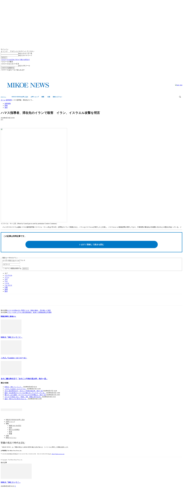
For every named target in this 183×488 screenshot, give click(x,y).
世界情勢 (9, 100)
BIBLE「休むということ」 (12, 337)
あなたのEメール (24, 65)
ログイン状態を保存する (13, 268)
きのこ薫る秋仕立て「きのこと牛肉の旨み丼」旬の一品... (24, 379)
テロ (6, 281)
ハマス (7, 283)
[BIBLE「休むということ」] (11, 333)
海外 (6, 107)
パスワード (6, 264)
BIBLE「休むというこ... (10, 482)
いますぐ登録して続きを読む (91, 244)
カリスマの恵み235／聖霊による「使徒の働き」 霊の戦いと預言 (29, 310)
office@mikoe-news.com (58, 454)
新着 (6, 105)
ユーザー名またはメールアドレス (13, 260)
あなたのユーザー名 (25, 53)
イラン (7, 277)
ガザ (6, 279)
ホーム (3, 100)
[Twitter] (181, 72)
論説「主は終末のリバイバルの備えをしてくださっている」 (25, 393)
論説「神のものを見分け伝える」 (16, 399)
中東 (6, 287)
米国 (6, 289)
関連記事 (4, 316)
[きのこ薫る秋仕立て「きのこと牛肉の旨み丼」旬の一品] (11, 375)
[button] (180, 96)
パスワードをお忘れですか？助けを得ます (15, 59)
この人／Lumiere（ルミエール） (14, 358)
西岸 (6, 291)
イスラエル (8, 275)
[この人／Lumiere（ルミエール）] (11, 354)
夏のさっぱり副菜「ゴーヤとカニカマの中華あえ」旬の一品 (25, 395)
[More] (17, 123)
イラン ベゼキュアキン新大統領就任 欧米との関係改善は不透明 (29, 312)
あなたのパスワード (25, 55)
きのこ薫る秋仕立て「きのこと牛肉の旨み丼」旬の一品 (24, 391)
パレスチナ (8, 285)
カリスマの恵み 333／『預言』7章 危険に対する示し (23, 397)
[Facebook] (178, 72)
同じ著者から (11, 316)
